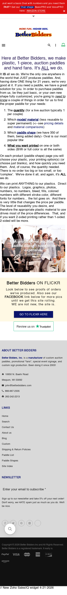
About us (7, 433)
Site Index (7, 466)
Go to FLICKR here (34, 314)
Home (5, 416)
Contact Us (8, 427)
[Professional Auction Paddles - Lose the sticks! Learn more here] (33, 248)
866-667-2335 (12, 391)
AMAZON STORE (36, 11)
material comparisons (28, 127)
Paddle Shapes (10, 461)
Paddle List (8, 455)
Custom (6, 444)
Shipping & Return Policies (16, 449)
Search (5, 422)
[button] (10, 529)
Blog (4, 438)
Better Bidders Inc (29, 545)
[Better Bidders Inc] (33, 31)
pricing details (53, 123)
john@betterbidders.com (18, 385)
